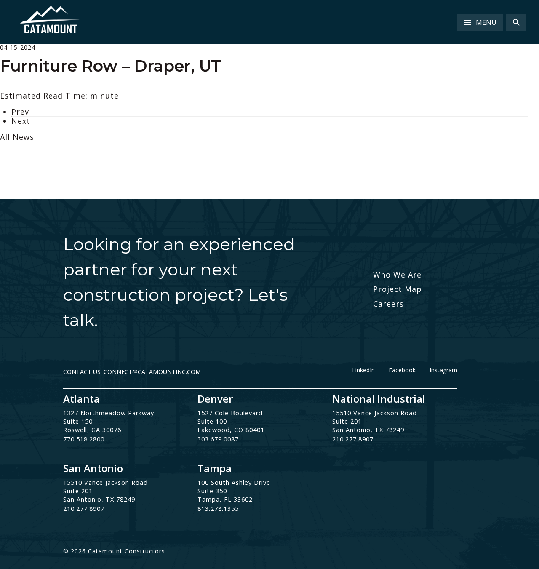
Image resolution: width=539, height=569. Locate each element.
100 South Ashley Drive (233, 482)
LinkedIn (363, 370)
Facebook (402, 370)
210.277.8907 (353, 439)
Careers (388, 304)
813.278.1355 (218, 509)
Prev (20, 112)
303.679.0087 (218, 439)
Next (20, 121)
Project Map (397, 289)
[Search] (516, 22)
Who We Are (397, 275)
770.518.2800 (83, 439)
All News (17, 137)
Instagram (443, 370)
